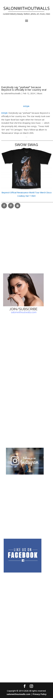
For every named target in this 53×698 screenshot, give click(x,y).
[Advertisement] (26, 55)
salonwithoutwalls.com (18, 694)
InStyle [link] (26, 106)
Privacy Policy (39, 694)
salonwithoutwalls (12, 93)
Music (39, 93)
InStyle (4, 113)
